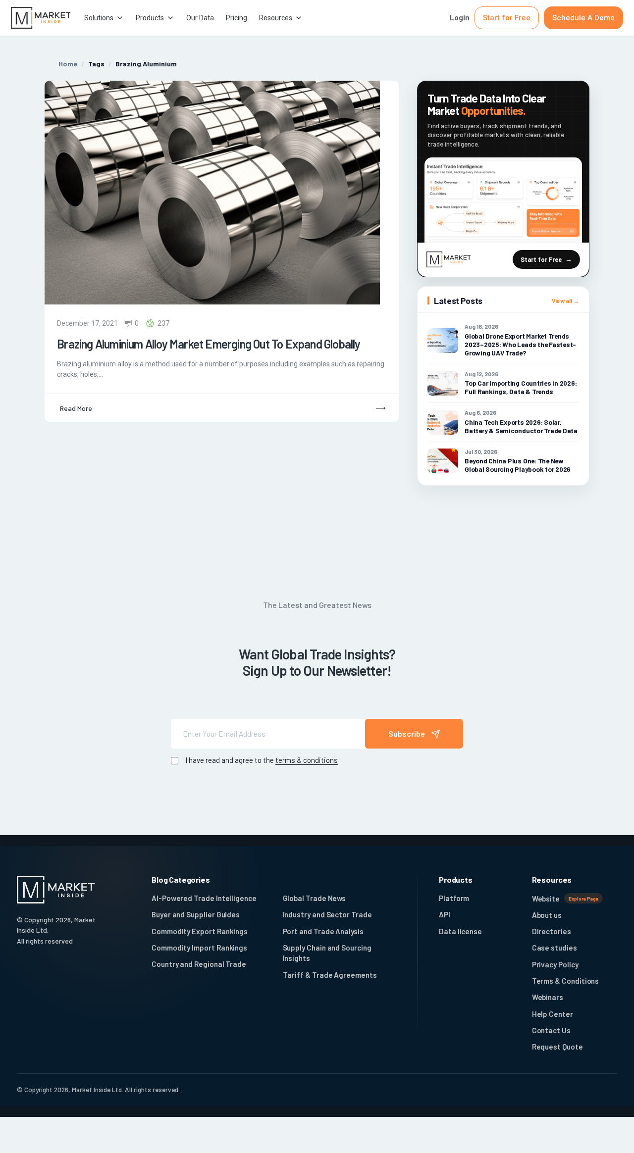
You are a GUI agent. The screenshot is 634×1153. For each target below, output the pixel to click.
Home (67, 63)
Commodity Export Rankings (200, 931)
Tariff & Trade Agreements (330, 974)
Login (460, 18)
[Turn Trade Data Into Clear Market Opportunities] (503, 200)
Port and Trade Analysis (323, 931)
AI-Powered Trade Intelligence (204, 898)
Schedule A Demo (583, 17)
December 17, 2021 (87, 323)
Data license (460, 931)
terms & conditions (306, 759)
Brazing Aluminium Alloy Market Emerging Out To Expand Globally (208, 344)
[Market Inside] (40, 17)
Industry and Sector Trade (327, 914)
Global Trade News (314, 898)
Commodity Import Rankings (199, 947)
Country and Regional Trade (199, 963)
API (444, 914)
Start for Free (506, 17)
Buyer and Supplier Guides (196, 914)
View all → (565, 300)
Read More (76, 408)
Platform (454, 898)
